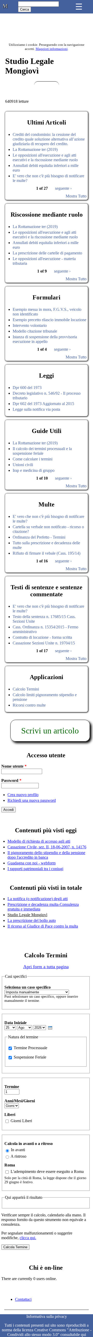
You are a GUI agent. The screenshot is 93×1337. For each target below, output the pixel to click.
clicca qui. (28, 1238)
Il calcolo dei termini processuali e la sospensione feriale (42, 451)
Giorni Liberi (21, 1121)
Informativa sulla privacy (46, 1316)
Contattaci (23, 1299)
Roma (9, 1165)
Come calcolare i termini (32, 459)
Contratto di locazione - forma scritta (42, 637)
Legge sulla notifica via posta (36, 409)
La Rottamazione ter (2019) (35, 149)
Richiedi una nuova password (31, 800)
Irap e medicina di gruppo (34, 470)
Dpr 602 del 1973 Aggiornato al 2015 (43, 403)
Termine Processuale (30, 1048)
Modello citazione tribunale (35, 331)
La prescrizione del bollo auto (31, 920)
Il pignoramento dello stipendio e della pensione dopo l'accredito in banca (46, 855)
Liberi (9, 1114)
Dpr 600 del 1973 (27, 387)
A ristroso (18, 1156)
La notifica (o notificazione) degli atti (37, 899)
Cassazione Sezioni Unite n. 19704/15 (44, 643)
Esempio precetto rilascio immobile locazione (49, 320)
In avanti (18, 1150)
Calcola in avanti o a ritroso (28, 1143)
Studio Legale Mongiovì (27, 915)
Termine (11, 1086)
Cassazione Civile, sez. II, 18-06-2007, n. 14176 (46, 847)
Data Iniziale (15, 1022)
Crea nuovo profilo (22, 794)
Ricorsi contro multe (29, 705)
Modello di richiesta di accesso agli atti (38, 841)
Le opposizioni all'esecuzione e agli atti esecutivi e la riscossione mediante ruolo (45, 157)
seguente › (63, 188)
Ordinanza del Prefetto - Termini (39, 537)
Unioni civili (23, 464)
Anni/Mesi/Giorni (19, 1101)
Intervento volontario (30, 325)
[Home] (5, 7)
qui (83, 1334)
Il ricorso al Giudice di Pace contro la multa (42, 926)
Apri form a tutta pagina (46, 966)
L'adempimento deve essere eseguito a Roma (47, 1171)
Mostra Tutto (76, 196)
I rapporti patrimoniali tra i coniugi (35, 868)
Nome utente (14, 766)
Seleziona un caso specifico (27, 987)
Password (11, 780)
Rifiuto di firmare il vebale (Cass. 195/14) (46, 553)
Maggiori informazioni (52, 49)
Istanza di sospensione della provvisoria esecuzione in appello (45, 339)
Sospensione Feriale (30, 1057)
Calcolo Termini (26, 689)
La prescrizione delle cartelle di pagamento (47, 253)
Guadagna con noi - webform (31, 863)
